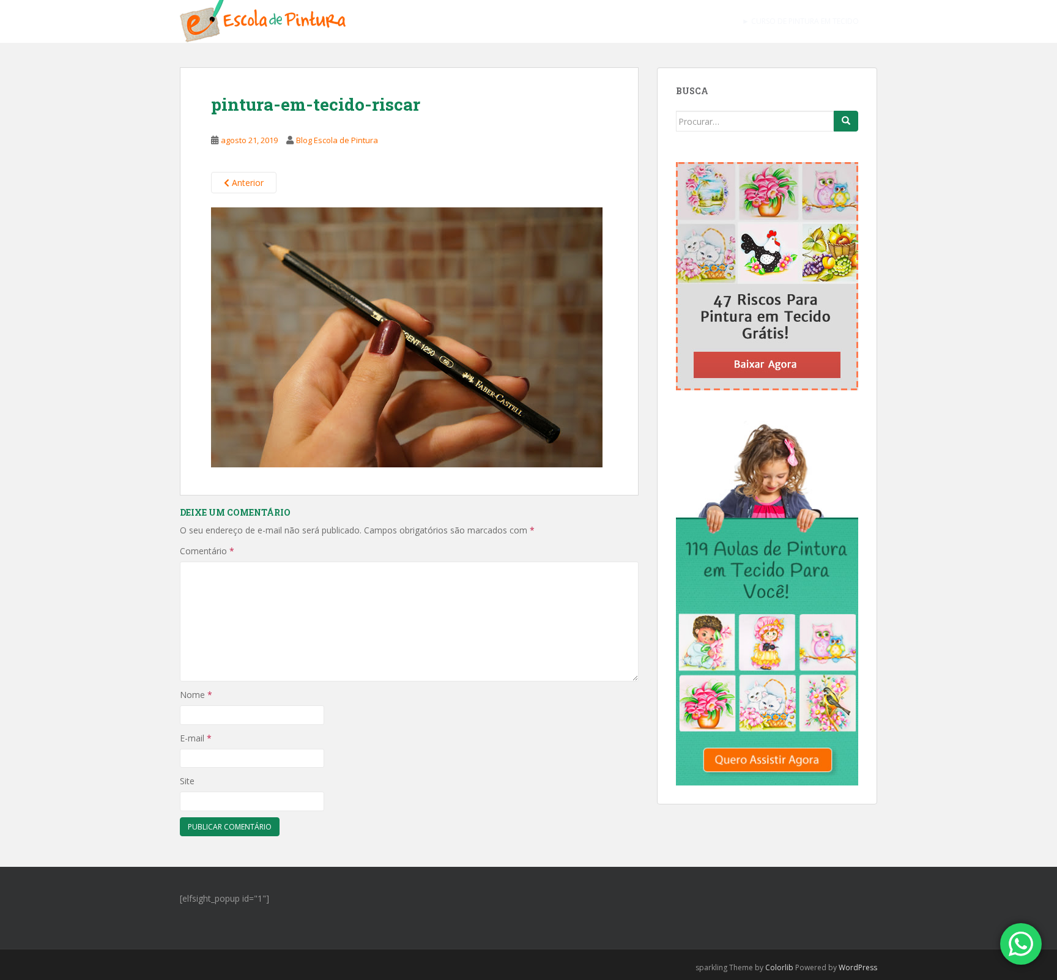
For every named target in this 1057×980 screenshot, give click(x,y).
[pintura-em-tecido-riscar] (407, 336)
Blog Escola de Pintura (337, 140)
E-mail (196, 738)
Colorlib (779, 967)
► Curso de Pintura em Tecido (800, 21)
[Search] (846, 121)
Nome (196, 694)
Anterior (246, 182)
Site (187, 781)
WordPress (858, 967)
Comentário (207, 551)
